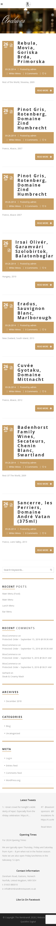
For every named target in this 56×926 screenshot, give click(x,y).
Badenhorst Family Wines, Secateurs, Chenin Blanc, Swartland (33, 441)
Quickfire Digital (28, 921)
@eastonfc (42, 807)
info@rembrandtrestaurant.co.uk (20, 888)
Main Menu (7, 599)
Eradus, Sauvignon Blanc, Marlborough (34, 310)
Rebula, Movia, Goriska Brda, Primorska (31, 52)
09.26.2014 (10, 69)
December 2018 (14, 701)
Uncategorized (13, 733)
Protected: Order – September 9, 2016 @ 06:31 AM (26, 657)
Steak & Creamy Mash (13, 676)
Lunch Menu (8, 605)
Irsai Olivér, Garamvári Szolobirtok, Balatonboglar (34, 249)
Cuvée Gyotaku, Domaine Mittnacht (30, 372)
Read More (38, 826)
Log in (9, 758)
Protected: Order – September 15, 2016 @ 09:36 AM (27, 639)
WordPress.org (13, 780)
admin (33, 69)
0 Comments (31, 73)
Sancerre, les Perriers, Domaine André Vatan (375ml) (35, 512)
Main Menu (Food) (11, 593)
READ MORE (42, 90)
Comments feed (14, 772)
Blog (8, 726)
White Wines (15, 73)
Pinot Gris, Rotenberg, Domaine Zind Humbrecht (32, 118)
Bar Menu (7, 611)
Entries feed (11, 765)
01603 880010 (11, 884)
